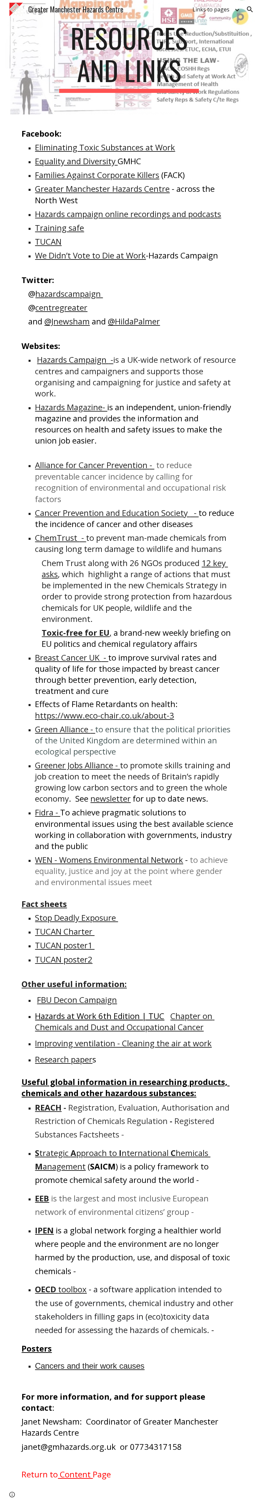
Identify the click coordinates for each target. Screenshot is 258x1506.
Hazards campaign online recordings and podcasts (128, 213)
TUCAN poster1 (64, 945)
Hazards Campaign (73, 359)
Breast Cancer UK (68, 657)
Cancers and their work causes (89, 1365)
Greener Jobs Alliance (74, 765)
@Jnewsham (67, 321)
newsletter (110, 798)
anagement (64, 1166)
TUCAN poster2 (63, 959)
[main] (128, 57)
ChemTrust (57, 537)
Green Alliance (62, 729)
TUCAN (48, 241)
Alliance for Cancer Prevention (92, 464)
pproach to (97, 1152)
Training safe (59, 227)
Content (75, 1474)
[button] (250, 9)
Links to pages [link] (210, 9)
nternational (146, 1152)
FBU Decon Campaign (77, 999)
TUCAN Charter (64, 931)
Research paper (63, 1059)
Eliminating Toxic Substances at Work (105, 147)
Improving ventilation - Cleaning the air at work (123, 1043)
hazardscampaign (69, 293)
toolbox (72, 1289)
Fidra (44, 812)
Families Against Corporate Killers (97, 174)
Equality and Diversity (76, 161)
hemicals (193, 1152)
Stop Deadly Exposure (76, 917)
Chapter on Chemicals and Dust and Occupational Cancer (124, 1021)
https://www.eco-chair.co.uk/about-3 (104, 715)
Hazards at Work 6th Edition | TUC (99, 1015)
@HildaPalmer (134, 321)
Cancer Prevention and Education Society (112, 512)
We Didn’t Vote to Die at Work (90, 255)
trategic (55, 1152)
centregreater (61, 307)
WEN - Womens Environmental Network (109, 859)
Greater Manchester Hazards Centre (102, 188)
